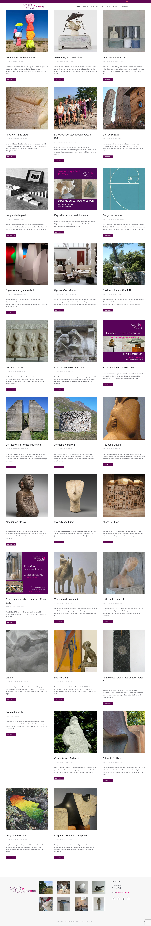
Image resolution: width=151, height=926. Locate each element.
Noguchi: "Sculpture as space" (71, 835)
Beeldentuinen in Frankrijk (117, 290)
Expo (108, 6)
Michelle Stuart (111, 522)
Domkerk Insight (14, 712)
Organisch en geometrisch (20, 290)
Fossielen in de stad (17, 134)
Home (78, 6)
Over (102, 6)
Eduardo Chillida (112, 758)
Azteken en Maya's (16, 522)
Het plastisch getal (16, 215)
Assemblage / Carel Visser (68, 57)
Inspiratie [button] (116, 6)
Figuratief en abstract (66, 290)
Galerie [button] (85, 6)
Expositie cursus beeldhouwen (71, 215)
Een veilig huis (111, 134)
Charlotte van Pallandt (66, 758)
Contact (125, 6)
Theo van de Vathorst (66, 599)
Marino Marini (61, 677)
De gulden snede (112, 215)
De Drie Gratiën (14, 367)
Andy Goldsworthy (16, 835)
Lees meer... (11, 79)
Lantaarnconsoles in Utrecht (69, 367)
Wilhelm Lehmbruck (113, 599)
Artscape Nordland (64, 444)
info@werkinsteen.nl (122, 892)
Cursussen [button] (94, 6)
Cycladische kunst (64, 522)
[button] (144, 921)
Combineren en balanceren (21, 57)
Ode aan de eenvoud (114, 57)
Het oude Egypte (112, 444)
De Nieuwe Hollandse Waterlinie (23, 444)
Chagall (10, 677)
